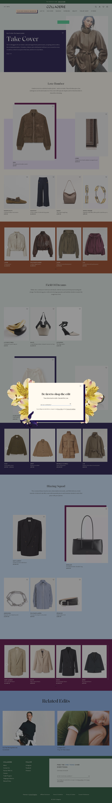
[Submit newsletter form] (70, 403)
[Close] (80, 386)
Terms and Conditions (70, 409)
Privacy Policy (60, 409)
